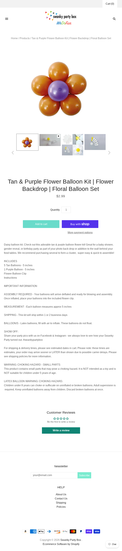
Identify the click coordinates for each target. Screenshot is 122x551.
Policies (61, 506)
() (110, 3)
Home (14, 38)
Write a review (61, 430)
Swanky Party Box (70, 540)
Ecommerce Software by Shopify (61, 544)
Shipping (61, 502)
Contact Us (61, 498)
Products (25, 38)
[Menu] (7, 18)
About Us (61, 494)
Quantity (55, 209)
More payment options (80, 232)
